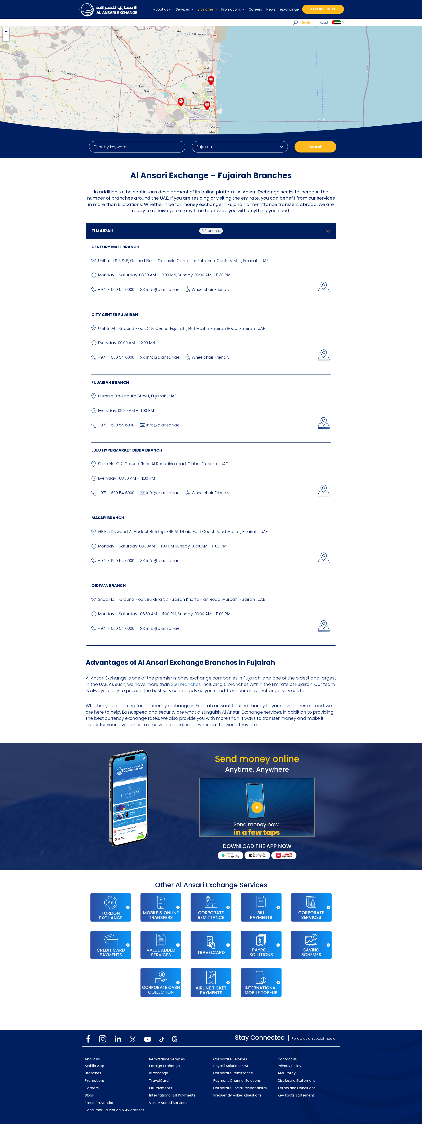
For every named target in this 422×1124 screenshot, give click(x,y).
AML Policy (287, 1073)
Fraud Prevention (99, 1103)
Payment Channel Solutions (237, 1081)
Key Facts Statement (296, 1095)
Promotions (231, 9)
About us (160, 9)
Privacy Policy (289, 1066)
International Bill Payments (172, 1095)
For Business (323, 9)
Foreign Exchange (164, 1066)
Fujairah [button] (156, 231)
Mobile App (94, 1066)
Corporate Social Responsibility (240, 1088)
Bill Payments (160, 1088)
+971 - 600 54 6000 (116, 289)
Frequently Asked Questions (237, 1095)
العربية (324, 22)
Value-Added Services (168, 1103)
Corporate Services (230, 1059)
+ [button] (6, 31)
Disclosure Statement (296, 1081)
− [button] (6, 38)
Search (315, 146)
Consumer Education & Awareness (114, 1110)
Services (183, 9)
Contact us (287, 1059)
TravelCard (159, 1081)
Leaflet (417, 134)
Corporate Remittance (233, 1073)
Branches (206, 9)
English (307, 22)
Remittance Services (167, 1059)
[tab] (211, 231)
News (270, 9)
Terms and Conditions (296, 1088)
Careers (255, 9)
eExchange (289, 9)
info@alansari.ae (163, 289)
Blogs (89, 1095)
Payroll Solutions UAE (231, 1066)
